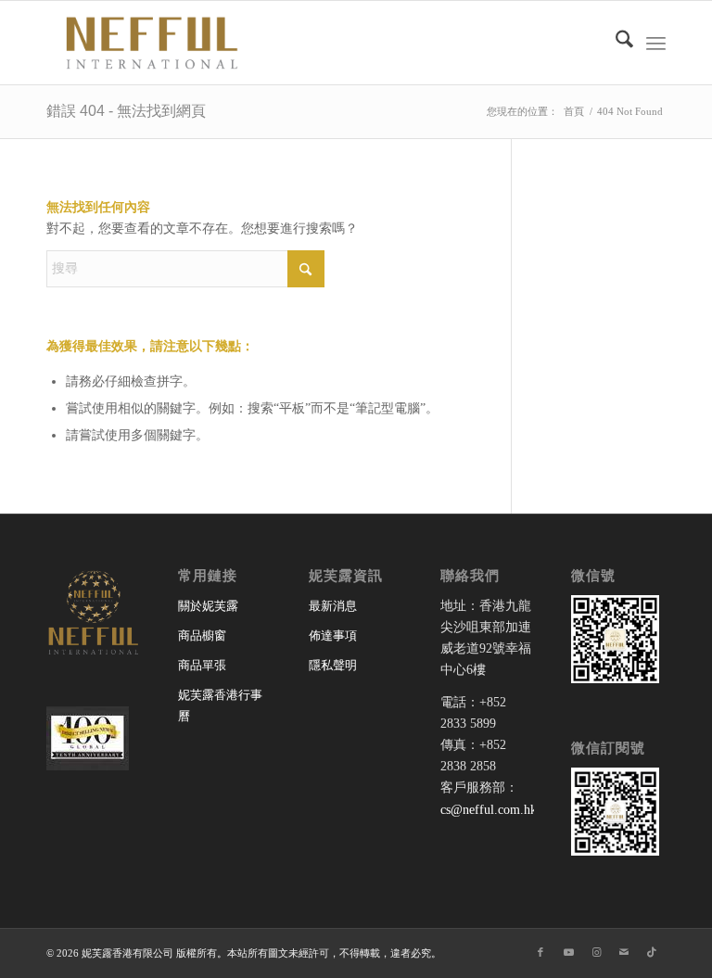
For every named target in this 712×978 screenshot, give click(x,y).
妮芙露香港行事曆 (220, 705)
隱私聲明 (333, 665)
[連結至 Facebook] (540, 952)
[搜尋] (615, 42)
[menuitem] (615, 42)
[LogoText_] (148, 42)
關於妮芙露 (208, 606)
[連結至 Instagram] (596, 952)
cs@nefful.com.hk (488, 810)
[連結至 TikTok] (652, 952)
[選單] (656, 43)
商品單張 (202, 665)
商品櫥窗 (202, 635)
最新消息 (333, 606)
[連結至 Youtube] (568, 952)
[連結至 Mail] (624, 952)
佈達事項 (333, 635)
